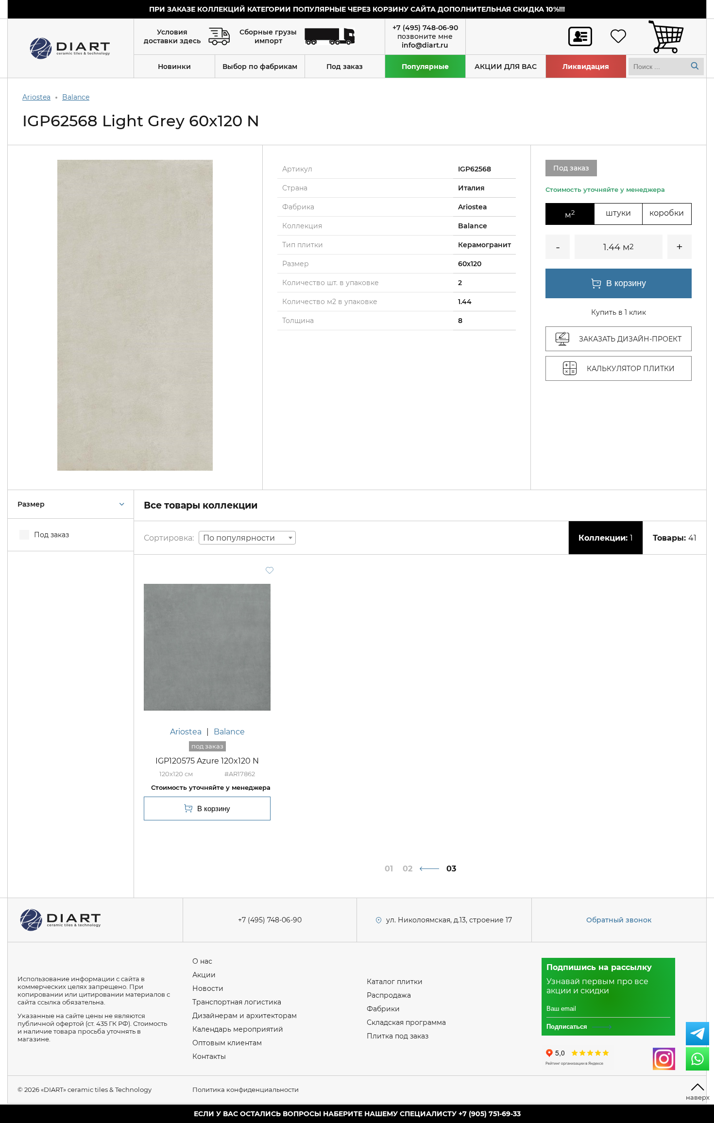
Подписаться (566, 1026)
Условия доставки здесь (172, 36)
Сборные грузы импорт (268, 36)
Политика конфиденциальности (245, 1089)
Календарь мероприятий (237, 1029)
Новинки (174, 66)
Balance (75, 97)
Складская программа (406, 1022)
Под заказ (344, 66)
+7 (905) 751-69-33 (490, 1113)
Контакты (209, 1056)
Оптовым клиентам (227, 1042)
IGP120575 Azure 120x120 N (207, 761)
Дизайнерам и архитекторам (244, 1015)
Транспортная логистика (236, 1002)
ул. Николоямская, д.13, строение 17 (449, 920)
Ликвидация (585, 66)
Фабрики (383, 1008)
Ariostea (36, 97)
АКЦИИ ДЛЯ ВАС (506, 66)
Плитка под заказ (397, 1036)
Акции (204, 974)
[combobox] (247, 537)
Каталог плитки (395, 981)
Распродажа (389, 995)
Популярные (425, 66)
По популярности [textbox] (239, 538)
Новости (207, 988)
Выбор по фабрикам (259, 66)
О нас (202, 961)
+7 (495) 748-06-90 (425, 27)
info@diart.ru (425, 45)
